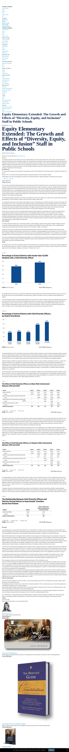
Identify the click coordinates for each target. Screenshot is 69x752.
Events (3, 9)
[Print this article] (12, 178)
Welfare (3, 93)
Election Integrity (5, 80)
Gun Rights (4, 81)
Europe (3, 49)
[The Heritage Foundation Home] (8, 5)
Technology (4, 91)
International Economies (7, 106)
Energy (3, 71)
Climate (3, 70)
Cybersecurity (5, 58)
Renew (3, 11)
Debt (3, 64)
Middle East (5, 19)
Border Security (5, 23)
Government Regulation (7, 88)
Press (3, 13)
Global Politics (5, 24)
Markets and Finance (6, 108)
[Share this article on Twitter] (3, 178)
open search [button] (5, 111)
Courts (3, 76)
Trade (3, 110)
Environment (5, 73)
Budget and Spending (6, 63)
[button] (2, 16)
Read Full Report (6, 616)
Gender (3, 96)
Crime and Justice (6, 78)
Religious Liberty (5, 103)
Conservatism (5, 41)
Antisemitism (5, 46)
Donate (10, 111)
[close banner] (67, 750)
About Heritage (5, 8)
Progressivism (5, 42)
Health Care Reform (6, 90)
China (3, 48)
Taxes (3, 66)
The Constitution (5, 83)
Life (3, 98)
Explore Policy (5, 14)
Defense (4, 21)
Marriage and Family (6, 100)
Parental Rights (5, 101)
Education (4, 86)
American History (6, 26)
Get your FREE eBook (7, 656)
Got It (51, 750)
